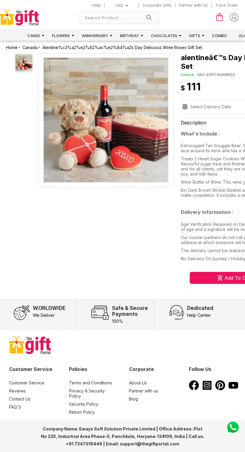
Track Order (226, 5)
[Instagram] (207, 389)
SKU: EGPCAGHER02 (216, 74)
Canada (30, 47)
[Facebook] (194, 389)
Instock (187, 74)
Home (12, 47)
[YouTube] (233, 389)
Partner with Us (193, 5)
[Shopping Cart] (219, 19)
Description (193, 123)
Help (96, 5)
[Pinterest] (220, 389)
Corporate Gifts (157, 5)
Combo (219, 35)
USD (119, 5)
